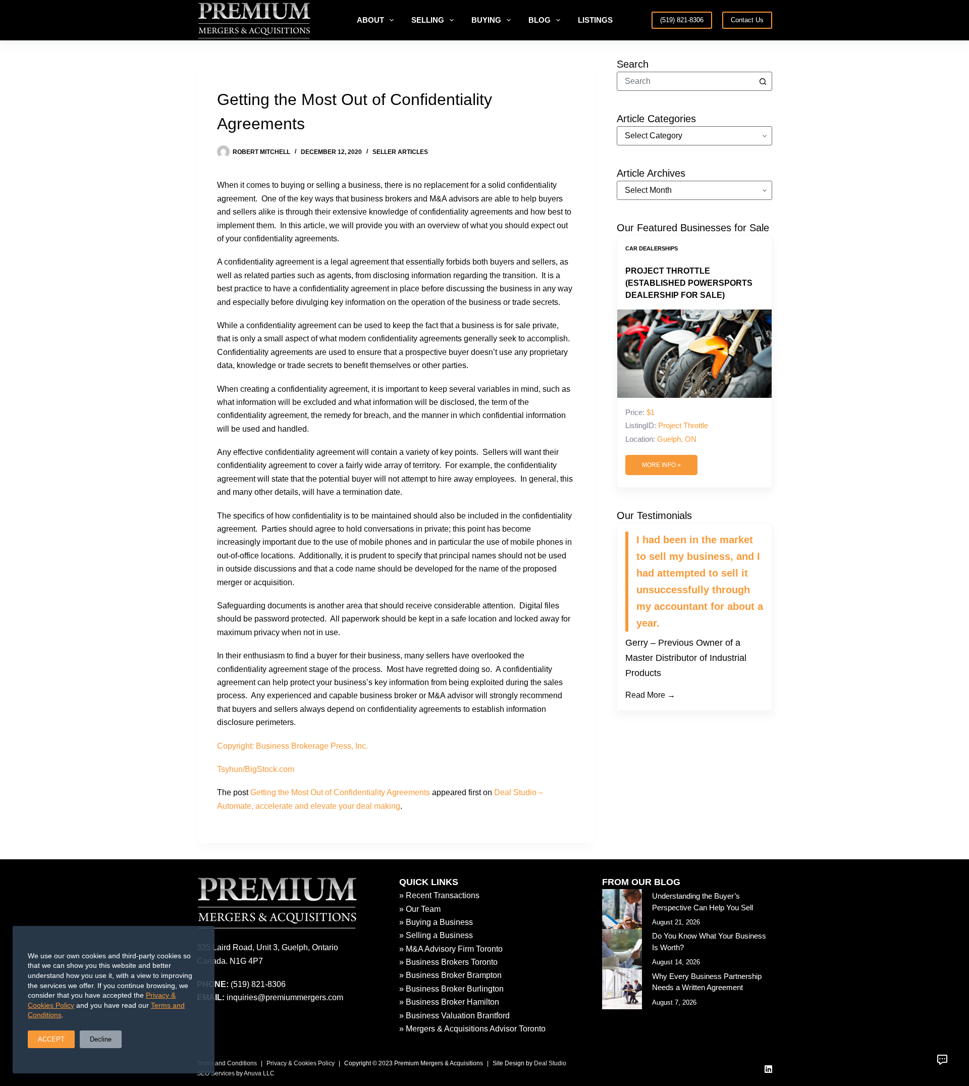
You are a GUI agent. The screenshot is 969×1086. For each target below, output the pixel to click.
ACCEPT (51, 1039)
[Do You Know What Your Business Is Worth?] (622, 949)
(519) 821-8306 (682, 20)
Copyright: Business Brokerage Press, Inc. (292, 746)
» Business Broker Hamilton (449, 1002)
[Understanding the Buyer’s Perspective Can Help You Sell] (622, 909)
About (370, 20)
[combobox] (685, 81)
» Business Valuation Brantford (454, 1015)
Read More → (650, 695)
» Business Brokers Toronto (448, 962)
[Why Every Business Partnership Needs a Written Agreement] (622, 989)
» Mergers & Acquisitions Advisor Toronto (472, 1028)
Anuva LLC (259, 1073)
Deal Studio (550, 1063)
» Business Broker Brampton (450, 975)
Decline (101, 1039)
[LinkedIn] (768, 1069)
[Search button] (762, 81)
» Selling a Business (436, 935)
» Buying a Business (436, 922)
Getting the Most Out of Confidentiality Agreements (340, 792)
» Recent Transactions (439, 895)
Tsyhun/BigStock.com (255, 769)
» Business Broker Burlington (451, 989)
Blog (539, 20)
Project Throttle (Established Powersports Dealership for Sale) (688, 283)
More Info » (661, 465)
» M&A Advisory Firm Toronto (451, 949)
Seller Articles (400, 152)
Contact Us (747, 20)
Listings (595, 20)
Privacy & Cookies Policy (300, 1063)
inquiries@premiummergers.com (285, 997)
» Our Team (420, 909)
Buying (486, 20)
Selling (427, 20)
